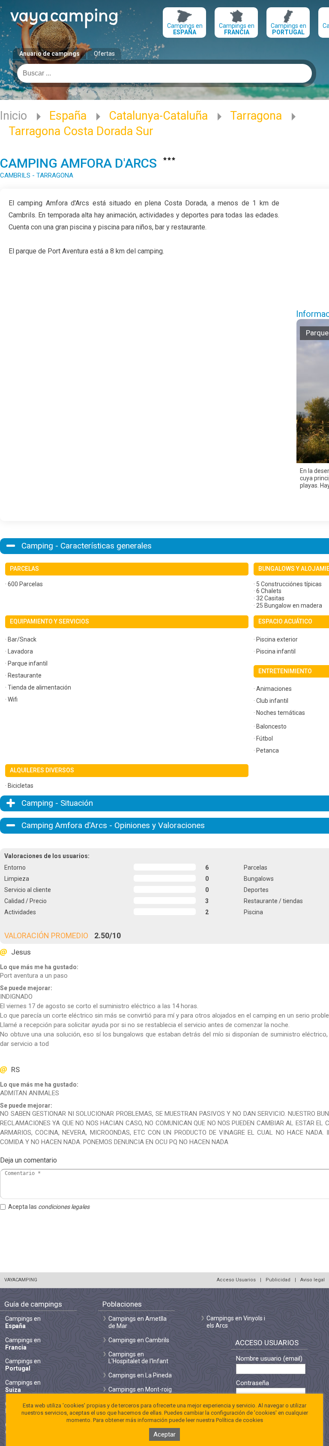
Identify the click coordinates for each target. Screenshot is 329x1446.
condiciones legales (64, 1206)
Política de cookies (239, 1420)
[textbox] (164, 73)
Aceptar (164, 1434)
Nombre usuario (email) (269, 1358)
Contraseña (252, 1383)
